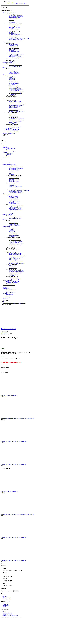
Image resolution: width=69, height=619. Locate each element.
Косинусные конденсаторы (15, 24)
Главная (5, 146)
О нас (4, 611)
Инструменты (6, 74)
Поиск (4, 606)
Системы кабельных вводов (15, 101)
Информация (6, 147)
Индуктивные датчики (14, 72)
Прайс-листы (9, 149)
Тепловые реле (12, 33)
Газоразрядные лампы (14, 45)
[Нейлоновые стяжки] (11, 325)
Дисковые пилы (12, 79)
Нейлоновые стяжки (8, 329)
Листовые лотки (12, 113)
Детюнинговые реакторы (14, 27)
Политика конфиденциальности (10, 615)
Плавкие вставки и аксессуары (16, 40)
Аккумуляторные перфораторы (16, 89)
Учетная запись (9, 153)
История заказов (7, 597)
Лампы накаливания (13, 44)
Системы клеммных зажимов (15, 102)
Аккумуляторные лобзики (15, 88)
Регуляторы (11, 28)
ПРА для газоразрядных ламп (15, 55)
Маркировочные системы (14, 106)
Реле (10, 21)
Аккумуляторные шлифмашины (16, 91)
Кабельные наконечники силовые (16, 119)
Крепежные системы (13, 107)
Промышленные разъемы (9, 133)
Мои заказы (8, 154)
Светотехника (6, 42)
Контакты (5, 157)
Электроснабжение (7, 128)
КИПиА (5, 67)
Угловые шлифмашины (14, 83)
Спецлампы (11, 50)
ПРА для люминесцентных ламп (16, 54)
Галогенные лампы (13, 46)
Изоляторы (11, 123)
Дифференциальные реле (14, 17)
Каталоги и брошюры (11, 148)
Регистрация (6, 605)
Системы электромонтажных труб (16, 111)
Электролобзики (12, 80)
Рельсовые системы (13, 110)
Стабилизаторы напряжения (12, 132)
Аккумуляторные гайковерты (15, 93)
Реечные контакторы (13, 35)
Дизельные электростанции (12, 129)
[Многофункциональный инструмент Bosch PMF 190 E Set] (11, 440)
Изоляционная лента (13, 125)
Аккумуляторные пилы (14, 90)
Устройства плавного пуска (15, 66)
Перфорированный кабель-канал (16, 118)
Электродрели (12, 77)
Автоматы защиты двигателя (15, 34)
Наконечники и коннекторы (15, 121)
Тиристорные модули (14, 29)
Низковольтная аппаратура (9, 12)
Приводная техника (7, 62)
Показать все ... (12, 22)
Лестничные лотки (13, 116)
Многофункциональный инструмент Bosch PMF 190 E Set (14, 441)
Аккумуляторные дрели (14, 87)
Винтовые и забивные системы (16, 108)
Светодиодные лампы (14, 48)
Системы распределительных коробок (17, 104)
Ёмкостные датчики (13, 71)
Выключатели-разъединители (15, 39)
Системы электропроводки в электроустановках (14, 303)
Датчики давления (13, 69)
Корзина (8, 155)
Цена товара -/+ (4, 332)
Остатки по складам (10, 151)
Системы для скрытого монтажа (16, 105)
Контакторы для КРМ (14, 26)
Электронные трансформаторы (16, 57)
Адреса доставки (7, 599)
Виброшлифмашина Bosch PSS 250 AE (9, 395)
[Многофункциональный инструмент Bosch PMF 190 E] (11, 463)
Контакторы (11, 20)
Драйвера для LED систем (15, 56)
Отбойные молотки (13, 82)
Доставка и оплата (7, 614)
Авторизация (6, 604)
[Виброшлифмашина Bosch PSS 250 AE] (11, 394)
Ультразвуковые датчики (14, 73)
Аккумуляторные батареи (12, 130)
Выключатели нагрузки (14, 18)
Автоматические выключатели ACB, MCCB (19, 38)
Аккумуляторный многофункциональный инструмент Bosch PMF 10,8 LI (17, 418)
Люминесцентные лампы (14, 49)
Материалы (5, 99)
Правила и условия (7, 613)
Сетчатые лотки (12, 114)
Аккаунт (5, 152)
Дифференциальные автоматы (16, 16)
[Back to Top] (1, 563)
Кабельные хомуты (13, 122)
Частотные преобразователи (15, 65)
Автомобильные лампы (14, 51)
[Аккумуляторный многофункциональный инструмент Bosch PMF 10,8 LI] (11, 417)
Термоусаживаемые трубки (15, 127)
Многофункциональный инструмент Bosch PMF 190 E (13, 464)
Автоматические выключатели (16, 15)
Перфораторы (12, 78)
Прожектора (11, 61)
